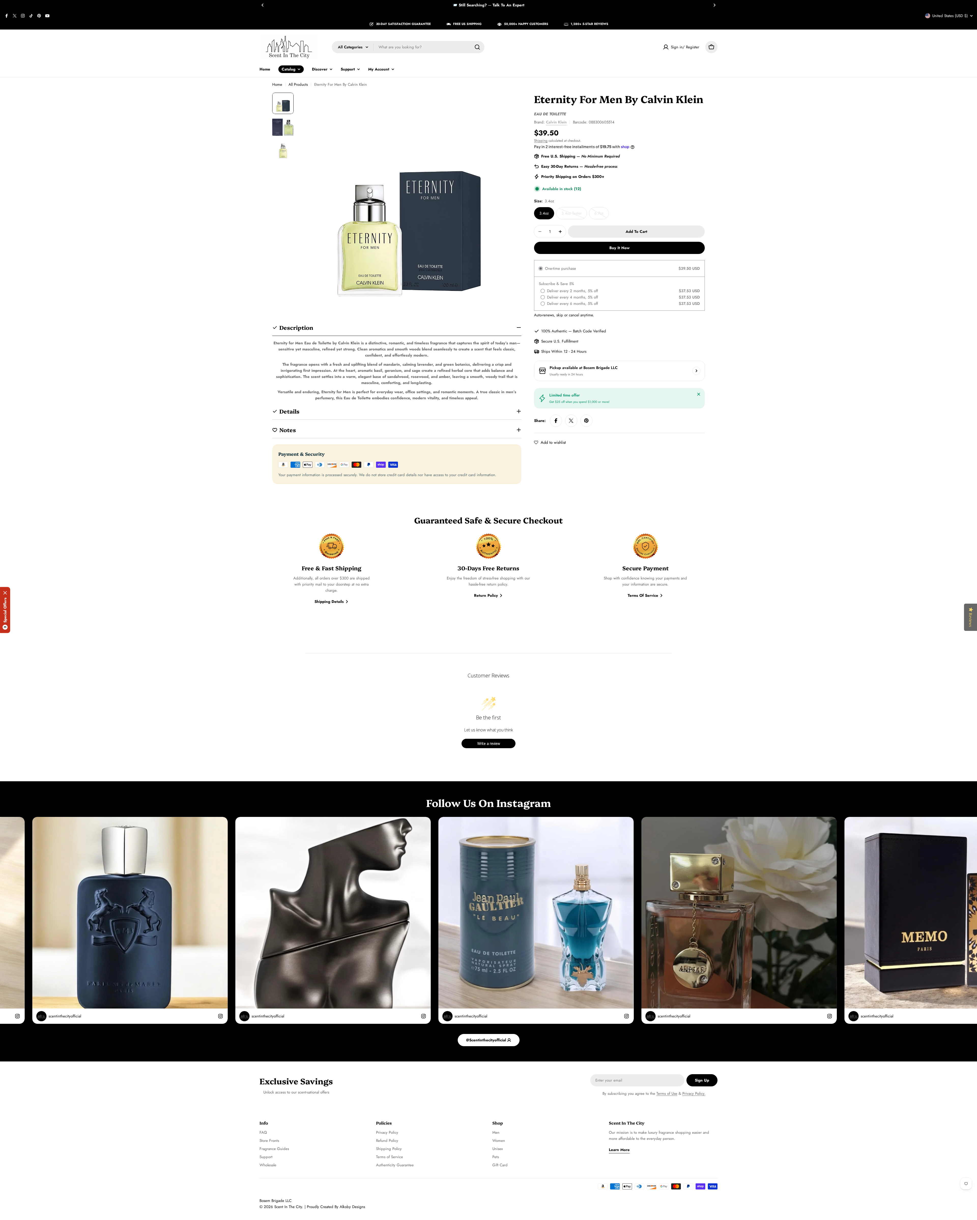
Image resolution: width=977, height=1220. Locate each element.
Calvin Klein (556, 122)
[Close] (698, 394)
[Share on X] (571, 421)
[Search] (477, 47)
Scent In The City (288, 1207)
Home (277, 84)
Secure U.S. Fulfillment (559, 341)
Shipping (541, 140)
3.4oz (544, 213)
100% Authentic (554, 331)
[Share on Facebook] (556, 421)
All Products (298, 84)
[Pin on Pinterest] (586, 421)
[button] (263, 5)
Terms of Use (666, 1093)
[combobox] (408, 47)
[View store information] (696, 371)
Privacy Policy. (694, 1093)
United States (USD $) (950, 15)
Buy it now (619, 248)
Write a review (488, 743)
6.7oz (601, 214)
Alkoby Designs (352, 1207)
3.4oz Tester (574, 214)
